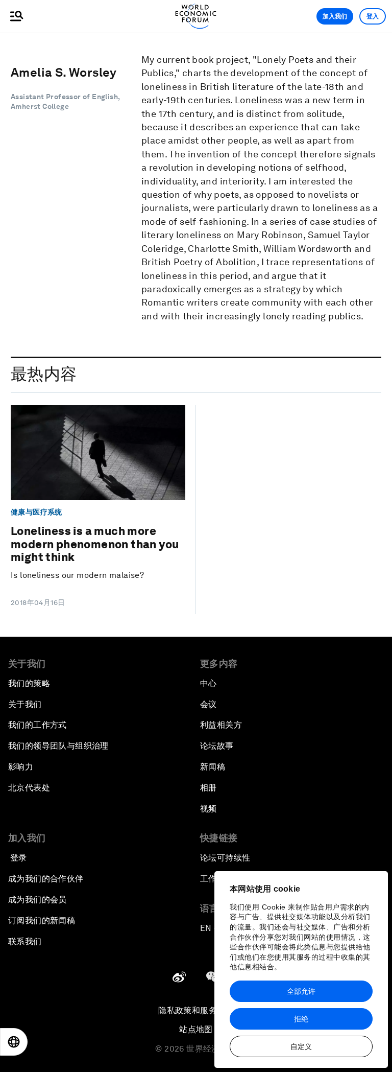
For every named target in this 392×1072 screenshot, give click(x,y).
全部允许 (301, 991)
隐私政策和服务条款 (196, 1010)
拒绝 (301, 1019)
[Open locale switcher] (14, 1042)
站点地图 (196, 1029)
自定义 (301, 1046)
